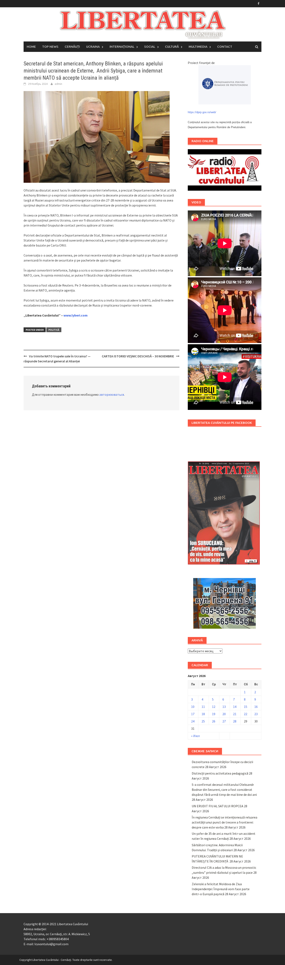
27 (224, 721)
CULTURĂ (172, 46)
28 (234, 721)
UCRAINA (93, 46)
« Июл (195, 736)
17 (192, 714)
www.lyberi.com (75, 315)
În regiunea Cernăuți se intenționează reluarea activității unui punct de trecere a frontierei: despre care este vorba (224, 822)
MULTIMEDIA (198, 46)
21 (234, 714)
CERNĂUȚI (72, 46)
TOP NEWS (50, 46)
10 (192, 707)
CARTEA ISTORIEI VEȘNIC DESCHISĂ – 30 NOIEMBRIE (138, 356)
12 (213, 707)
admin (58, 84)
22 (245, 714)
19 (213, 714)
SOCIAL (149, 46)
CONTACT (224, 46)
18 (203, 714)
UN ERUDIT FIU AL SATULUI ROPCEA (217, 806)
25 (203, 721)
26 (213, 721)
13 (224, 707)
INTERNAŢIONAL (122, 46)
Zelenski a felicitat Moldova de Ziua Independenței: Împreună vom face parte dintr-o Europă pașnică (221, 889)
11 (203, 707)
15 (245, 707)
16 (256, 707)
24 (192, 721)
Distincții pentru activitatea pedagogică (220, 773)
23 (256, 714)
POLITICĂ (53, 329)
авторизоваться (111, 394)
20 (224, 714)
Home (31, 46)
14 (234, 707)
